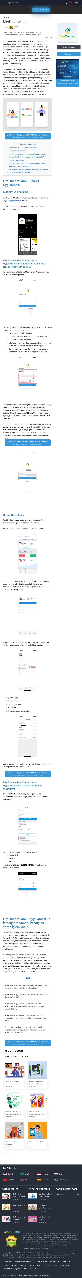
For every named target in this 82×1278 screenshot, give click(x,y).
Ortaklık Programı (40, 1261)
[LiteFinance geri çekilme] (32, 1218)
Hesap (6, 1265)
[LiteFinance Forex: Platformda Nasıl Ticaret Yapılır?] (37, 1100)
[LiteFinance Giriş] (6, 1207)
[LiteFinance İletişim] (14, 1070)
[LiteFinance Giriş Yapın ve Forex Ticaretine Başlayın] (6, 1218)
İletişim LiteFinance (41, 1275)
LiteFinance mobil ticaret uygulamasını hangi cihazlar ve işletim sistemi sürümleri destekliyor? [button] (27, 986)
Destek (23, 1265)
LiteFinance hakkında (23, 1261)
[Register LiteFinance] (67, 69)
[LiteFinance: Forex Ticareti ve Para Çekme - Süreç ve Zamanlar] (32, 1195)
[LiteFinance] (67, 42)
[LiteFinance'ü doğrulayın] (37, 1130)
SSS (55, 1265)
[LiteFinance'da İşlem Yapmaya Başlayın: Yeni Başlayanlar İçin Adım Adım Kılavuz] (32, 1207)
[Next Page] (9, 1153)
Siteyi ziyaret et (69, 47)
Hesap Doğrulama (17, 160)
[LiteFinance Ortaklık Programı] (14, 1130)
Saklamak (32, 144)
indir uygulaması (35, 1265)
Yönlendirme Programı (12, 1269)
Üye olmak (66, 1261)
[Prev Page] (5, 1153)
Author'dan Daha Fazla (17, 1057)
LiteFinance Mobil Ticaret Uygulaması (22, 147)
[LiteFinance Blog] (11, 1234)
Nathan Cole (16, 27)
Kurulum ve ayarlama (18, 151)
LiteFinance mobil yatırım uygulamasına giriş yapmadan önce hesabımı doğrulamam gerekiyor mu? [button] (25, 1018)
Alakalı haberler (14, 1051)
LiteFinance (8, 1261)
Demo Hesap (64, 1265)
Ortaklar (15, 1265)
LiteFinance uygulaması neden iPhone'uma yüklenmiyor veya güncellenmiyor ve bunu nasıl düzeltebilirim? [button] (25, 1006)
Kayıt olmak (54, 1261)
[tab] (27, 986)
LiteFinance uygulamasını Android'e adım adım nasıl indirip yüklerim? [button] (26, 995)
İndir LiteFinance (30, 1269)
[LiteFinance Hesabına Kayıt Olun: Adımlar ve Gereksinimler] (14, 1100)
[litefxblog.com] (12, 2)
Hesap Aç (68, 54)
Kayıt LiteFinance (41, 10)
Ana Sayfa (6, 17)
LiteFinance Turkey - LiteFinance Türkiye (18, 1275)
